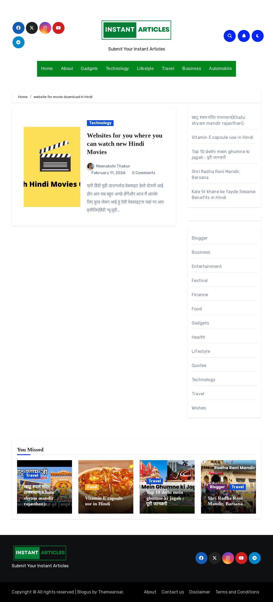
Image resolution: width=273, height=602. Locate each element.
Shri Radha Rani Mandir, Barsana (225, 501)
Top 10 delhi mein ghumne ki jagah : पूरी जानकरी (165, 498)
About (67, 68)
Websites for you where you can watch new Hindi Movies (124, 143)
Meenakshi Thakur (113, 166)
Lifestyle (145, 68)
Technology (117, 68)
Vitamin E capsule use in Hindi (222, 137)
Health (198, 337)
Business (191, 68)
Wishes (199, 408)
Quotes (199, 365)
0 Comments (143, 173)
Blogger (200, 238)
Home (47, 68)
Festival (200, 280)
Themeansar (110, 592)
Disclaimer (199, 592)
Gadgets (89, 68)
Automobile (220, 68)
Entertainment (207, 266)
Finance (200, 294)
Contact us (173, 592)
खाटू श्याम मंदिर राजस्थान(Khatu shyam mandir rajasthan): (39, 495)
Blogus (84, 592)
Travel (168, 68)
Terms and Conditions (237, 592)
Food (197, 308)
